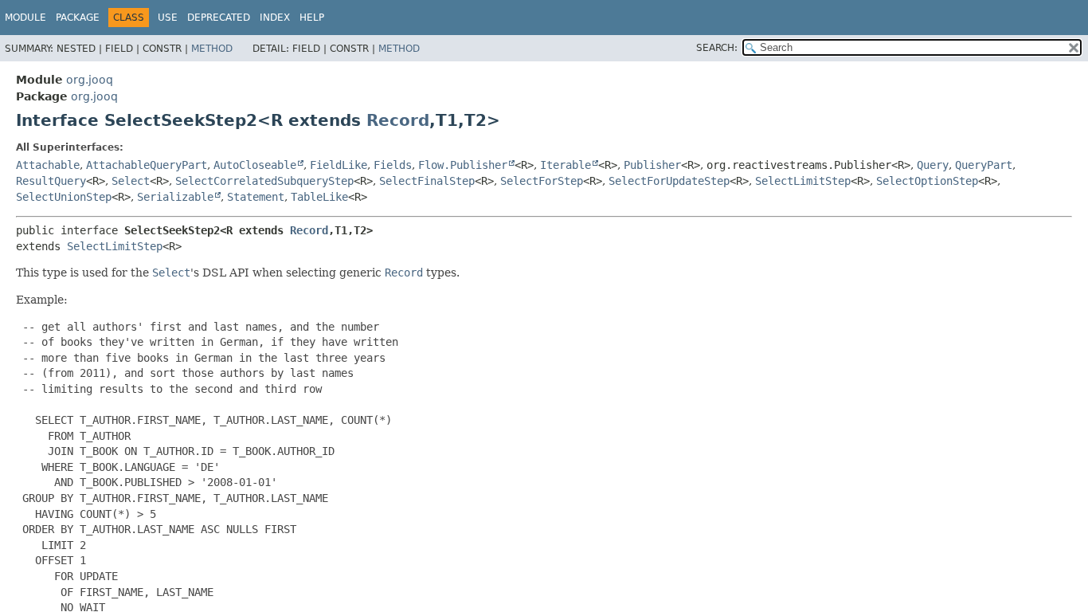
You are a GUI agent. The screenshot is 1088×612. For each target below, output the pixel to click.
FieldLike (338, 165)
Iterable (565, 165)
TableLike (319, 196)
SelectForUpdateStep (669, 181)
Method (212, 48)
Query (933, 165)
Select (131, 181)
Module (25, 17)
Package (78, 17)
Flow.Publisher (462, 165)
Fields (393, 165)
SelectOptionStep (927, 181)
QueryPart (983, 165)
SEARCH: (717, 47)
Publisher (652, 165)
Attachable (48, 165)
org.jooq (89, 79)
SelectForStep (541, 181)
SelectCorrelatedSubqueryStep (264, 181)
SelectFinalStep (427, 181)
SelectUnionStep (64, 196)
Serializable (175, 196)
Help (311, 17)
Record (397, 120)
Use (168, 17)
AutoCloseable (254, 165)
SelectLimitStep (803, 181)
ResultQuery (51, 181)
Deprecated (218, 17)
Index (275, 17)
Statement (255, 196)
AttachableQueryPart (146, 165)
